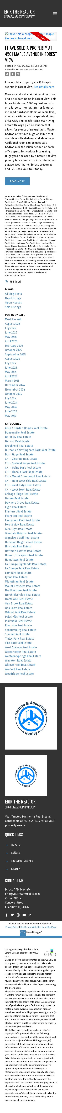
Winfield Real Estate (37, 272)
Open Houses (13, 302)
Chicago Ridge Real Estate (33, 220)
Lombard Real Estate (18, 572)
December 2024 (15, 385)
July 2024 (10, 398)
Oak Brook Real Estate (19, 603)
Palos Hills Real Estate (22, 258)
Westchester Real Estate (41, 266)
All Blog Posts (13, 293)
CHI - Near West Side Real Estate (25, 480)
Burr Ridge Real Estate (41, 205)
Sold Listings (13, 307)
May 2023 (11, 415)
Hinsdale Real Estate (18, 546)
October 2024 (13, 393)
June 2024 (11, 402)
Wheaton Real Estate (41, 269)
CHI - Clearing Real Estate (21, 458)
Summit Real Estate (17, 634)
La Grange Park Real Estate (28, 243)
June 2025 (11, 367)
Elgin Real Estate (45, 223)
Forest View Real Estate (29, 69)
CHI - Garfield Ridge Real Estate (38, 208)
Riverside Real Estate (14, 260)
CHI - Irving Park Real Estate (23, 467)
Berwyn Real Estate (17, 441)
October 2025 (13, 350)
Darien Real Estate (17, 498)
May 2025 (11, 372)
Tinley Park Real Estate (27, 263)
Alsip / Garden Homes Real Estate (32, 196)
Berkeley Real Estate (36, 199)
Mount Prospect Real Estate (22, 586)
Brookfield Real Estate (27, 202)
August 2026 (12, 323)
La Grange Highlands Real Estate (25, 564)
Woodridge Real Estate (15, 275)
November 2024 (15, 389)
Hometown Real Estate (27, 240)
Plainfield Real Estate (43, 258)
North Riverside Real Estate (22, 594)
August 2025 (12, 358)
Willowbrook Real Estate (16, 272)
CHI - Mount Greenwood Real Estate (27, 476)
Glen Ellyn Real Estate (18, 529)
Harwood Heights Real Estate (30, 234)
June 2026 (11, 332)
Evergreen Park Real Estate (22, 520)
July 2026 (10, 328)
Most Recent (13, 319)
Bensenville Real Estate (15, 199)
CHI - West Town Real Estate (22, 489)
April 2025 (11, 376)
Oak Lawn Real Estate (26, 255)
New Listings (13, 298)
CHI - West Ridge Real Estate (29, 217)
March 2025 (12, 380)
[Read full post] (31, 38)
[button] (6, 915)
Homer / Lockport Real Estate (24, 555)
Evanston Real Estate (34, 226)
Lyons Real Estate (20, 246)
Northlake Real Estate (35, 252)
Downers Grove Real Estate (24, 223)
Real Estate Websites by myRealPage (38, 927)
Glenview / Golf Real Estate (22, 537)
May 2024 (11, 407)
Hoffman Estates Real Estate (24, 237)
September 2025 (15, 354)
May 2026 (11, 336)
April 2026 (11, 341)
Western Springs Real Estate (17, 269)
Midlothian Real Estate (39, 246)
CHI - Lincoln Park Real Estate (40, 211)
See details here (44, 87)
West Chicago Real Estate (17, 266)
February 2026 (14, 345)
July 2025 (10, 363)
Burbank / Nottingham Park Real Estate (30, 450)
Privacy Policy (12, 927)
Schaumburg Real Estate (36, 260)
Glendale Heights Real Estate (25, 231)
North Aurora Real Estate (36, 249)
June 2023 (11, 411)
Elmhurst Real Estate (14, 226)
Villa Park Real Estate (47, 263)
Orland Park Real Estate (20, 612)
